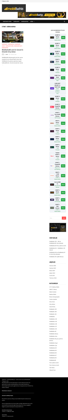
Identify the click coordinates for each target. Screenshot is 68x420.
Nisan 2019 (52, 270)
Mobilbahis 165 (53, 329)
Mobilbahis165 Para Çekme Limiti (57, 245)
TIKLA (63, 46)
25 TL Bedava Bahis (54, 287)
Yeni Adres (52, 367)
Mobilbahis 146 (53, 324)
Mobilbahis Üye (53, 345)
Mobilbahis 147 (53, 326)
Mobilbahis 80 (11, 44)
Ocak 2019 (52, 275)
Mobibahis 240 (53, 311)
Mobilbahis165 (53, 358)
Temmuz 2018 (52, 278)
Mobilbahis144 (53, 348)
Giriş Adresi (52, 304)
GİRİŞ (63, 37)
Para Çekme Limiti (54, 362)
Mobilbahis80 (24, 21)
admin (7, 54)
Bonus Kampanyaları (54, 297)
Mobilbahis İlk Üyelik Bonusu (56, 256)
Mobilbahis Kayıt (18, 46)
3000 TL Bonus (53, 289)
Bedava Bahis (52, 294)
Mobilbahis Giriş (7, 21)
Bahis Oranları (52, 292)
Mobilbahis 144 (53, 319)
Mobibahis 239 (53, 309)
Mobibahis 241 (53, 314)
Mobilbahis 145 (53, 321)
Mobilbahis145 (53, 350)
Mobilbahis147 (53, 355)
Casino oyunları (53, 299)
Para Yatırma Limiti (54, 365)
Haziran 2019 (52, 268)
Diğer (31, 21)
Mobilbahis (16, 21)
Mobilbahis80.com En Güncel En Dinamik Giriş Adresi (12, 51)
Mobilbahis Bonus (53, 334)
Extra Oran (52, 302)
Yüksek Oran (52, 370)
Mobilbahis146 (53, 353)
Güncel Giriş (52, 306)
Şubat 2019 (52, 273)
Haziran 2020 (52, 265)
